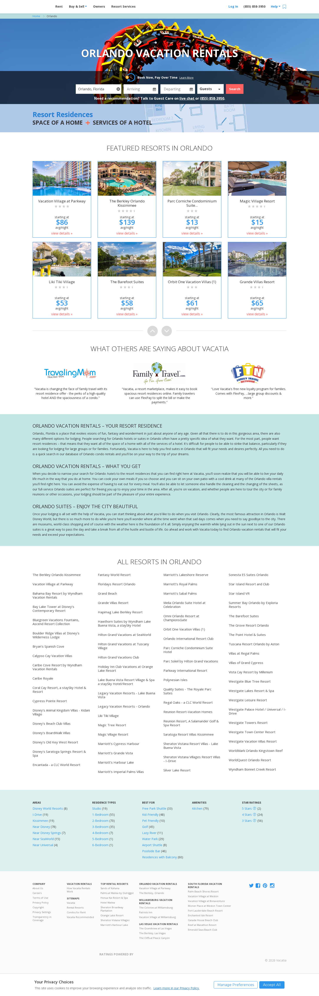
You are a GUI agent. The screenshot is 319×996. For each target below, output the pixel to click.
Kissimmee (40, 821)
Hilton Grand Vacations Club (118, 657)
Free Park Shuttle (154, 808)
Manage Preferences (235, 985)
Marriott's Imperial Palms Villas (121, 772)
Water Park (150, 839)
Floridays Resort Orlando (116, 584)
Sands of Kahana (109, 888)
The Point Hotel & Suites (247, 635)
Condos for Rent (76, 912)
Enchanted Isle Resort (200, 915)
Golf (145, 827)
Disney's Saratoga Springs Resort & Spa (59, 753)
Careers (37, 893)
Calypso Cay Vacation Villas (52, 656)
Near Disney (41, 827)
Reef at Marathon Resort (202, 925)
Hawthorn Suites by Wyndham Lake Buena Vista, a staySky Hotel (124, 623)
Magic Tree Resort (112, 725)
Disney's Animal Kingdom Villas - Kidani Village (61, 712)
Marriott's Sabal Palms (180, 593)
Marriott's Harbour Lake (116, 762)
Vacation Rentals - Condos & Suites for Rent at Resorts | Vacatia (41, 5)
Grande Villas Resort (113, 603)
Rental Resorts (75, 907)
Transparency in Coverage (42, 918)
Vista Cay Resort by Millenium (251, 672)
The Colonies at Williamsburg (156, 907)
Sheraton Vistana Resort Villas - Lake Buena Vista (190, 745)
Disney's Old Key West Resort (55, 742)
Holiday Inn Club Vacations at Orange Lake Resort (125, 668)
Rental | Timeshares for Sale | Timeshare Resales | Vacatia (275, 954)
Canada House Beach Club (203, 920)
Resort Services (123, 6)
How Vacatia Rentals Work (78, 890)
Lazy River (149, 833)
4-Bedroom (100, 833)
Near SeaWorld (43, 839)
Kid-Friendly (150, 814)
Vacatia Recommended (80, 917)
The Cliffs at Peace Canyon (154, 938)
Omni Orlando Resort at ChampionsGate (181, 618)
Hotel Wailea (107, 902)
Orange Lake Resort (111, 915)
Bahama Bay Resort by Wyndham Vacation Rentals (57, 595)
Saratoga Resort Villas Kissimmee (188, 734)
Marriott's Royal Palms (180, 584)
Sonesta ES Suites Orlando (248, 575)
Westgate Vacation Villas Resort (253, 741)
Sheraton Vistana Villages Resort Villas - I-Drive (191, 759)
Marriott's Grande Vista (115, 753)
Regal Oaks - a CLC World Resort (188, 702)
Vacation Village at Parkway (53, 584)
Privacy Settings (42, 912)
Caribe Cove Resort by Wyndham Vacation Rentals (57, 667)
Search (234, 89)
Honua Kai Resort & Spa (114, 897)
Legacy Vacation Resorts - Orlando (124, 706)
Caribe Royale (43, 678)
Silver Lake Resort (177, 770)
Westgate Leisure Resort (248, 700)
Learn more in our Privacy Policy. (176, 988)
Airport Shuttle (152, 845)
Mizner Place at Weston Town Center (209, 905)
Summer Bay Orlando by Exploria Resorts (253, 605)
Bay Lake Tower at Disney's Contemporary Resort (53, 608)
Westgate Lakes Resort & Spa (251, 691)
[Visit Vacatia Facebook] (258, 885)
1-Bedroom (100, 814)
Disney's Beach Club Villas (52, 723)
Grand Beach (107, 593)
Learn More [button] (186, 77)
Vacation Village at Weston (203, 896)
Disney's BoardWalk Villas (51, 733)
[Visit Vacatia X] (251, 885)
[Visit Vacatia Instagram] (272, 885)
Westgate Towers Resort (248, 723)
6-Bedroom (100, 845)
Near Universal (43, 845)
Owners (99, 6)
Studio (96, 808)
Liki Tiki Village (108, 716)
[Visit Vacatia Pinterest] (265, 885)
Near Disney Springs (47, 833)
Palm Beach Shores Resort (203, 891)
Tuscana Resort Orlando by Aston (254, 644)
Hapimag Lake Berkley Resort (120, 612)
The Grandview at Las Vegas (155, 928)
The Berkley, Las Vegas (152, 933)
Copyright (38, 907)
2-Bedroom (100, 821)
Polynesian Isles (175, 680)
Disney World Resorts (48, 808)
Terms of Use (40, 897)
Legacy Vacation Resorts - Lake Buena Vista (126, 695)
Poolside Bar (151, 851)
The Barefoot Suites (244, 616)
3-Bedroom (100, 827)
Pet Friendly (150, 821)
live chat (187, 98)
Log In (233, 6)
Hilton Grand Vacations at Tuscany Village (123, 646)
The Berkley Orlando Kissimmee (57, 575)
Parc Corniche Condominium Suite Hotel (188, 650)
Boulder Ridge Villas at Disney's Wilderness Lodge (56, 635)
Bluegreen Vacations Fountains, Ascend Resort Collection (56, 622)
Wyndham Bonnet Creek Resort (252, 769)
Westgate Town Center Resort (252, 732)
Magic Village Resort (113, 734)
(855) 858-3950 (254, 6)
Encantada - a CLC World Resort (56, 765)
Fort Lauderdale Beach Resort (205, 910)
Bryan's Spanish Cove (48, 646)
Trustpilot (154, 957)
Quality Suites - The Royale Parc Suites (187, 691)
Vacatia (71, 902)
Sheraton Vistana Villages (114, 920)
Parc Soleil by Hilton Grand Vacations (190, 661)
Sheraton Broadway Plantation (111, 909)
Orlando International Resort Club (188, 638)
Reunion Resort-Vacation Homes (187, 712)
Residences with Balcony (159, 857)
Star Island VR (239, 593)
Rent (59, 6)
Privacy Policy (41, 902)
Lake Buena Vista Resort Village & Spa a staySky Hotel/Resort (126, 682)
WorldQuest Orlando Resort (250, 760)
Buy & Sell (77, 6)
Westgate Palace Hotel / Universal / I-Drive (257, 711)
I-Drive (37, 814)
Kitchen (197, 808)
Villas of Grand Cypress (246, 663)
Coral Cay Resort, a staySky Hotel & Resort (59, 689)
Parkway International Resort (185, 670)
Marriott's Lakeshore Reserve (185, 575)
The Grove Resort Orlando (249, 625)
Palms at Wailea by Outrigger (117, 893)
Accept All (272, 985)
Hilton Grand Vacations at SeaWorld (124, 635)
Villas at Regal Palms (244, 653)
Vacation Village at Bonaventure (206, 901)
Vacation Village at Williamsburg (157, 917)
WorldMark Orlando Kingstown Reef (256, 751)
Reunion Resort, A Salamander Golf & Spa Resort (191, 723)
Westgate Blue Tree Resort (250, 681)
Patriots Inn (145, 912)
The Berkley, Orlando (151, 893)
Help (275, 6)
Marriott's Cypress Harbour (118, 744)
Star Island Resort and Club (249, 584)
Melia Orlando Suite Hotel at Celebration (184, 605)
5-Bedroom (100, 839)
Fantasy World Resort (114, 575)
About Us (38, 888)
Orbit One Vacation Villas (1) (184, 629)
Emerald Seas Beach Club (202, 929)
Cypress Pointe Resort (50, 701)
